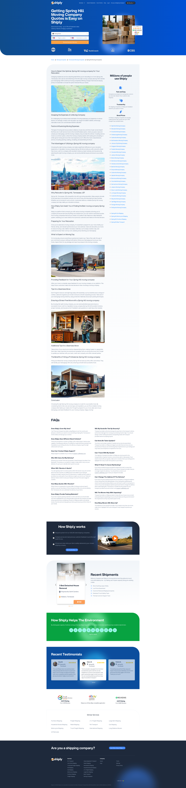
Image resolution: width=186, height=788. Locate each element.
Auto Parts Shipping (72, 763)
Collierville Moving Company (118, 172)
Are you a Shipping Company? (118, 3)
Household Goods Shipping (59, 724)
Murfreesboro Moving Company (119, 140)
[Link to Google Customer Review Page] (65, 697)
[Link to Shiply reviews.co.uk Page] (121, 698)
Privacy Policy (119, 765)
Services (81, 3)
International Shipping (96, 728)
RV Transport (70, 761)
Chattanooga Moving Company (119, 134)
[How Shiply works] (115, 538)
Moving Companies (61, 60)
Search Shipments (91, 3)
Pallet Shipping (74, 724)
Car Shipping (113, 724)
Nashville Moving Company (118, 126)
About (101, 761)
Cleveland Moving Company (118, 152)
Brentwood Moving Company (118, 178)
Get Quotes (130, 3)
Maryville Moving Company (118, 199)
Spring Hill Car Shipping (117, 213)
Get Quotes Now (71, 550)
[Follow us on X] (117, 781)
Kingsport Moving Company (118, 146)
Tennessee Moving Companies (77, 60)
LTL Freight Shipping (96, 721)
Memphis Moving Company (118, 129)
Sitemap (118, 763)
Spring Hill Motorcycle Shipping (119, 216)
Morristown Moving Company (118, 161)
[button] (86, 584)
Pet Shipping (70, 767)
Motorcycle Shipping (57, 728)
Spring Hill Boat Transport (118, 222)
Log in (108, 3)
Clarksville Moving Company (118, 137)
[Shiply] (57, 2)
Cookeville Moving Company (118, 196)
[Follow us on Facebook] (118, 780)
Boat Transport (87, 774)
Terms (117, 761)
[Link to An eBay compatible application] (93, 697)
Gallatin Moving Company (118, 175)
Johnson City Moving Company (119, 143)
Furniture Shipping (56, 721)
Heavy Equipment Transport (90, 761)
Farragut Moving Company (118, 204)
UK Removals (55, 732)
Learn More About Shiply (116, 748)
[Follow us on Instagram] (120, 780)
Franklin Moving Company (118, 149)
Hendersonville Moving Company (119, 164)
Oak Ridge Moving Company (118, 201)
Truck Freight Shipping (77, 728)
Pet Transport (94, 724)
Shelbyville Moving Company (118, 207)
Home (52, 60)
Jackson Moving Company (118, 155)
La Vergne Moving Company (118, 193)
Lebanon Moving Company (118, 187)
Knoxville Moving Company (118, 132)
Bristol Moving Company (117, 158)
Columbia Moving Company (118, 181)
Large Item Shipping (115, 721)
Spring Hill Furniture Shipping (118, 219)
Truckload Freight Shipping (73, 765)
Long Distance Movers (115, 728)
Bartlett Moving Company (118, 166)
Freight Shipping (75, 721)
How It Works (99, 3)
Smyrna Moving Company (117, 169)
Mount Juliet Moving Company (119, 190)
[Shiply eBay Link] (122, 780)
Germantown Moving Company (119, 184)
